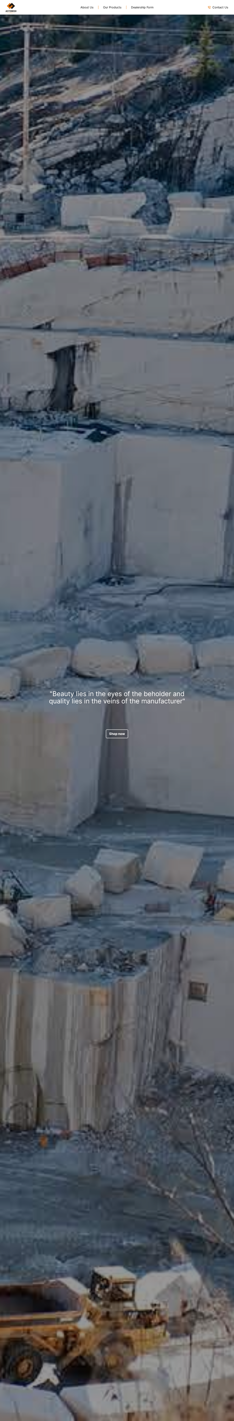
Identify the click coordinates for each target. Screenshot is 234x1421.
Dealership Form (142, 7)
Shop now (117, 734)
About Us (86, 7)
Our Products (112, 7)
